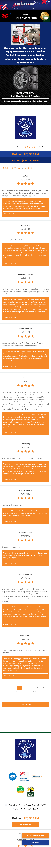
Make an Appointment (35, 836)
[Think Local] (31, 789)
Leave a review (25, 704)
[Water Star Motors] (25, 127)
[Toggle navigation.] (46, 19)
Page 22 (29, 167)
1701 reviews (43, 146)
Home (5, 167)
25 (38, 688)
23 (25, 688)
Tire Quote (35, 842)
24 (31, 688)
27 (16, 692)
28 (22, 692)
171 (34, 692)
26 (44, 688)
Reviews (16, 167)
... (13, 688)
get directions (25, 824)
